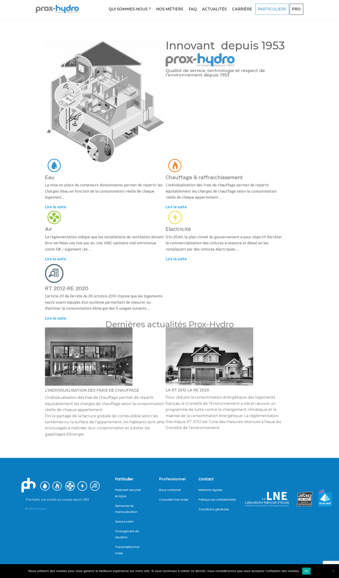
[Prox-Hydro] (59, 11)
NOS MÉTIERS (169, 9)
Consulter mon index (173, 500)
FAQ (193, 9)
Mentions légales (210, 490)
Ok (306, 571)
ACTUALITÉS (214, 9)
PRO (296, 9)
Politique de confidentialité (217, 500)
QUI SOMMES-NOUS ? (130, 9)
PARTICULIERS (272, 9)
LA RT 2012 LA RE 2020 (187, 390)
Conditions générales (214, 509)
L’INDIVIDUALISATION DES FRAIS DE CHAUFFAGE (92, 390)
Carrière (242, 9)
